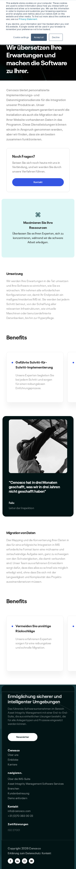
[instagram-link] (24, 861)
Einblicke (13, 759)
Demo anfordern (17, 798)
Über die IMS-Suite (19, 779)
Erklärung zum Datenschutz (24, 853)
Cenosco (14, 750)
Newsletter (22, 737)
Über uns (13, 754)
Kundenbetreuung (18, 793)
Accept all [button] (39, 37)
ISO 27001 (14, 830)
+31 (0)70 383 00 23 (20, 815)
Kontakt (38, 182)
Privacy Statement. (28, 18)
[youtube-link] (31, 861)
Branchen (13, 788)
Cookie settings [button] (21, 37)
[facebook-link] (10, 861)
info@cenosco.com (19, 811)
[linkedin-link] (17, 861)
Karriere (12, 764)
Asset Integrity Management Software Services (36, 783)
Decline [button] (56, 37)
